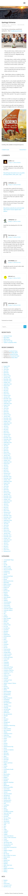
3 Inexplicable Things (9, 559)
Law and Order (7, 709)
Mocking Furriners (8, 733)
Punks (5, 767)
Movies (5, 738)
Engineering (6, 634)
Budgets (6, 589)
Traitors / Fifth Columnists (10, 837)
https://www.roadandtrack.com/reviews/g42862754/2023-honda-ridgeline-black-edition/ (13, 209)
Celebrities (6, 595)
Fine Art (5, 647)
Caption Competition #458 (10, 342)
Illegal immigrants (8, 697)
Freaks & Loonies (8, 654)
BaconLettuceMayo (8, 576)
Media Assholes (7, 728)
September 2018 (8, 520)
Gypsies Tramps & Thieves (10, 683)
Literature (6, 719)
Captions (6, 594)
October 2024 (7, 401)
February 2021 (7, 473)
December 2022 (7, 437)
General (5, 660)
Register (6, 880)
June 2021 (6, 466)
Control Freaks (7, 607)
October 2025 (7, 382)
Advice (5, 561)
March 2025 (6, 393)
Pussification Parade (8, 769)
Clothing (6, 600)
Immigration (6, 699)
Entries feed (6, 883)
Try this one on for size (16, 30)
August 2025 (7, 385)
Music (5, 741)
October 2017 (7, 538)
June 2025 (6, 388)
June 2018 (6, 525)
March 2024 (6, 413)
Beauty (5, 579)
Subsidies (6, 809)
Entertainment (7, 636)
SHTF (5, 803)
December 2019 (7, 496)
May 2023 (6, 429)
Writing (5, 871)
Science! (5, 792)
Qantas (5, 771)
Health (5, 684)
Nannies (5, 745)
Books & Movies (7, 584)
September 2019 (8, 501)
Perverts (6, 761)
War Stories (6, 853)
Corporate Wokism (8, 610)
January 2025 (7, 397)
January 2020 (7, 494)
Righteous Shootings (9, 782)
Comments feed (7, 885)
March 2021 (6, 471)
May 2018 (6, 526)
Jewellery (6, 704)
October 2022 (7, 440)
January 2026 (7, 377)
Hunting (5, 696)
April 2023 (6, 431)
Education (6, 631)
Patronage (6, 759)
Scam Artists (7, 788)
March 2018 (6, 530)
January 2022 (7, 455)
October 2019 (7, 499)
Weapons (6, 861)
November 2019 (7, 497)
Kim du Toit (13, 24)
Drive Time (6, 623)
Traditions (6, 831)
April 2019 (6, 509)
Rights (5, 784)
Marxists (6, 727)
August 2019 (7, 502)
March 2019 (6, 510)
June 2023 (6, 427)
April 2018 (6, 528)
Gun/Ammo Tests (8, 680)
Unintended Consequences (10, 847)
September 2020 (8, 481)
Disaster (5, 621)
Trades (5, 829)
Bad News (6, 577)
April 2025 (6, 392)
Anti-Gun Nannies (8, 569)
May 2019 (6, 507)
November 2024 (7, 400)
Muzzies (6, 743)
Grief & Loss (6, 673)
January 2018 (7, 533)
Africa (5, 563)
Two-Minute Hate (8, 842)
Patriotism (6, 758)
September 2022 (8, 442)
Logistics (6, 720)
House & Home (7, 693)
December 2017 (7, 535)
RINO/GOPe (6, 785)
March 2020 (6, 491)
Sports (5, 808)
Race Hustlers (21, 24)
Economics (6, 629)
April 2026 (6, 372)
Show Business (7, 801)
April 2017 (6, 548)
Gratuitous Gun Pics (8, 671)
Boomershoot (7, 585)
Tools (5, 824)
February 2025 (7, 395)
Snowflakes (4, 26)
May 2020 (6, 488)
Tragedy (5, 832)
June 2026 (6, 369)
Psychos (5, 766)
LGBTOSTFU (6, 712)
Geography (6, 662)
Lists (5, 717)
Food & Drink (7, 650)
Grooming (6, 676)
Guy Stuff (6, 681)
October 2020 (7, 479)
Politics (5, 764)
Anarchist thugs (7, 568)
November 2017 (7, 536)
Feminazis (6, 644)
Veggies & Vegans (8, 850)
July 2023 (6, 426)
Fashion (5, 642)
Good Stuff (6, 665)
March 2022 (6, 452)
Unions (5, 848)
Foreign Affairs (7, 652)
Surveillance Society (8, 811)
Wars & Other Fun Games (10, 855)
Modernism (6, 735)
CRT (5, 613)
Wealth (5, 858)
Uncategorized (7, 845)
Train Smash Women (8, 835)
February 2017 (7, 551)
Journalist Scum (7, 706)
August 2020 (7, 483)
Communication (7, 602)
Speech (5, 806)
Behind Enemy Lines (8, 581)
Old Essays (6, 753)
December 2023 (7, 418)
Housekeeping (7, 694)
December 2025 (7, 379)
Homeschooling (7, 691)
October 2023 (7, 421)
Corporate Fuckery (8, 608)
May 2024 (6, 410)
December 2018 (7, 515)
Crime (5, 611)
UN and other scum (8, 844)
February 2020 (7, 492)
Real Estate (6, 775)
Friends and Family (8, 657)
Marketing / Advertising (9, 725)
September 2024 (8, 403)
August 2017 (7, 541)
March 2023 (6, 432)
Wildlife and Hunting (8, 868)
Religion (5, 777)
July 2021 (6, 465)
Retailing (6, 780)
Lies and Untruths (8, 714)
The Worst (6, 819)
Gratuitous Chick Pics (9, 670)
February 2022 (7, 453)
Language (6, 707)
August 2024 (7, 405)
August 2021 (7, 463)
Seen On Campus (8, 793)
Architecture (7, 571)
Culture (5, 615)
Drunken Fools (7, 624)
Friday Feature (7, 655)
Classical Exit (22, 149)
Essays (5, 637)
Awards (5, 574)
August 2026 (7, 366)
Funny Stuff (6, 658)
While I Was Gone (8, 865)
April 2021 (6, 470)
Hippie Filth (6, 688)
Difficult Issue (7, 339)
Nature (5, 748)
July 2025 (6, 387)
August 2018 (7, 522)
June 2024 (6, 408)
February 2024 (7, 414)
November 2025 (7, 380)
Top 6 (5, 826)
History (5, 689)
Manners (6, 723)
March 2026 (6, 374)
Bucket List (6, 587)
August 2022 (7, 444)
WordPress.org (7, 886)
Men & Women (7, 730)
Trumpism (6, 840)
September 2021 (8, 462)
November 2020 (7, 478)
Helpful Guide (5, 149)
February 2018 (7, 531)
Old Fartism (6, 754)
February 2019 (7, 512)
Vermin (5, 852)
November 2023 (7, 419)
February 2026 (7, 375)
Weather (6, 863)
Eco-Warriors (7, 628)
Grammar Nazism (8, 668)
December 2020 (7, 476)
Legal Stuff (6, 710)
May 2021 (6, 468)
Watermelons (7, 857)
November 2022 (7, 439)
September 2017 (8, 539)
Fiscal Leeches (7, 649)
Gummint (6, 678)
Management (7, 722)
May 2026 (6, 371)
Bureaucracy (6, 590)
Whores (5, 866)
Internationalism (7, 702)
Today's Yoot (7, 822)
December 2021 (7, 457)
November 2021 (7, 458)
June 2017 (6, 544)
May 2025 (6, 390)
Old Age (5, 751)
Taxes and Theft (7, 813)
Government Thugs (8, 667)
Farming (5, 641)
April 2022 (6, 450)
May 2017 (6, 546)
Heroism (6, 686)
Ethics (5, 639)
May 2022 (6, 449)
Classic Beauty (7, 597)
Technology (6, 814)
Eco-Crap (6, 626)
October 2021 (7, 460)
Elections (6, 633)
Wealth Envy (7, 860)
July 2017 (6, 543)
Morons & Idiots (7, 736)
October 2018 (7, 518)
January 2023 (7, 436)
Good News (6, 663)
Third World (6, 821)
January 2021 (7, 475)
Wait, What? (6, 337)
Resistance (6, 779)
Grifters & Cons (7, 675)
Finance (5, 645)
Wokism (9, 26)
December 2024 (7, 398)
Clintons (5, 598)
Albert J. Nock (7, 566)
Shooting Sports (7, 800)
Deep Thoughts (7, 618)
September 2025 (8, 384)
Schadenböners (7, 790)
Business (6, 592)
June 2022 (6, 447)
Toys (5, 827)
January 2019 (7, 514)
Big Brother (6, 582)
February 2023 (7, 434)
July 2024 (6, 406)
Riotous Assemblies (8, 787)
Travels (5, 839)
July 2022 (6, 445)
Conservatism (7, 603)
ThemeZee (20, 893)
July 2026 (6, 367)
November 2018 (7, 517)
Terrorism (6, 816)
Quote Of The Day (8, 340)
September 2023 (8, 423)
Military (5, 732)
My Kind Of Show (8, 336)
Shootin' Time (7, 796)
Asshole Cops (7, 572)
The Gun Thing (7, 818)
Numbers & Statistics (9, 749)
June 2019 (6, 505)
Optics (5, 756)
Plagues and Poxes (8, 762)
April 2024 (6, 411)
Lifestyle (6, 715)
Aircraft (5, 564)
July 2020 (6, 484)
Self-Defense (7, 795)
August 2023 (7, 424)
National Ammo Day (8, 746)
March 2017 (6, 549)
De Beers (6, 616)
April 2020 (6, 489)
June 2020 (6, 486)
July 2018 (6, 523)
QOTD (5, 772)
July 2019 (6, 504)
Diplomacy (6, 620)
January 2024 (7, 416)
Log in (5, 881)
